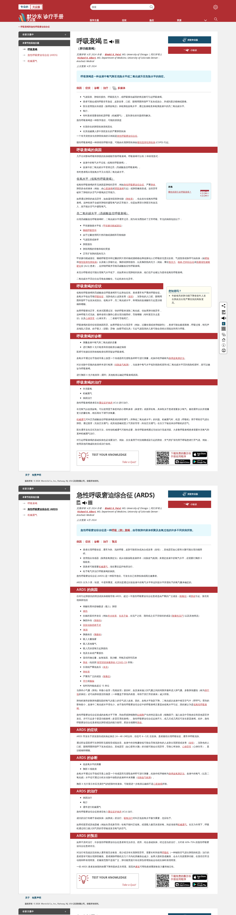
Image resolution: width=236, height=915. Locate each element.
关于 (27, 474)
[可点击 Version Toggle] (223, 323)
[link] (52, 6)
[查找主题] (223, 312)
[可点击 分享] (223, 306)
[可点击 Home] (223, 341)
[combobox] (122, 7)
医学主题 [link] (94, 20)
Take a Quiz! (129, 462)
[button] (205, 18)
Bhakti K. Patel (113, 54)
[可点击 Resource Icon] (223, 336)
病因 (79, 88)
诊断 (96, 88)
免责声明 (36, 474)
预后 (114, 541)
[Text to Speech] (111, 40)
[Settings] (215, 6)
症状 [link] (124, 20)
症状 (88, 88)
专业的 (24, 7)
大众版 (36, 7)
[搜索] (151, 7)
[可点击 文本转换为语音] (223, 318)
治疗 (105, 88)
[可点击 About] (223, 346)
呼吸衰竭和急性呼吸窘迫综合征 (35, 26)
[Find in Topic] (106, 40)
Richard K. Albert (86, 57)
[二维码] (117, 41)
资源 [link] (179, 20)
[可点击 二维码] (223, 329)
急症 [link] (151, 20)
